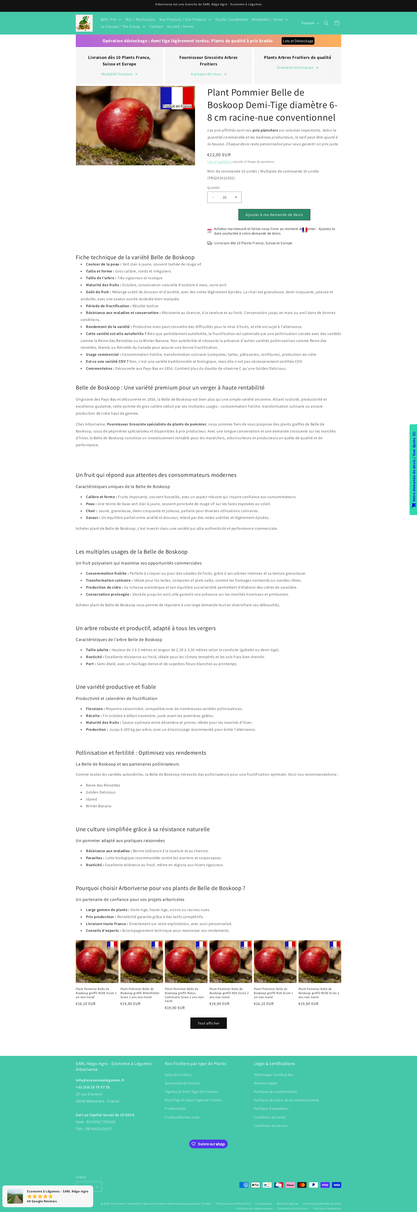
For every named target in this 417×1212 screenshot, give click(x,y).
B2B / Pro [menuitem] (109, 19)
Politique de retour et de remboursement (286, 1100)
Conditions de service (271, 1125)
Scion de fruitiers (178, 1074)
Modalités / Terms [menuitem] (267, 19)
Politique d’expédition (327, 1208)
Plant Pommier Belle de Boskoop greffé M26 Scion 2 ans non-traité (229, 993)
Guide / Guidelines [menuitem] (231, 19)
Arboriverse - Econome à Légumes (132, 1203)
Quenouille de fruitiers (182, 1083)
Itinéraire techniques (295, 67)
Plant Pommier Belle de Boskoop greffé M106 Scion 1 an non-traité (96, 993)
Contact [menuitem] (156, 26)
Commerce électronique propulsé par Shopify (182, 1203)
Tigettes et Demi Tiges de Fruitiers (191, 1091)
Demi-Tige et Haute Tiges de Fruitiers (193, 1100)
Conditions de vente (269, 1117)
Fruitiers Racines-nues (182, 1117)
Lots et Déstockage (298, 40)
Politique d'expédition (271, 1108)
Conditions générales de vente (322, 1203)
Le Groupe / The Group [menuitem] (120, 26)
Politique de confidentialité (275, 1091)
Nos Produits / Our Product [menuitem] (182, 19)
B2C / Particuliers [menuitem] (140, 19)
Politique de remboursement (255, 1208)
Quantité (213, 188)
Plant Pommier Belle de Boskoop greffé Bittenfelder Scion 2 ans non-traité (140, 993)
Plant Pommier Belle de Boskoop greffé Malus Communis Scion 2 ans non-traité (185, 995)
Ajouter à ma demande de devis (274, 214)
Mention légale (265, 1083)
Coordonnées (263, 1203)
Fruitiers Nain (175, 1108)
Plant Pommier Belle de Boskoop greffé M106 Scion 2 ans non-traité (319, 993)
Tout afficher (209, 1023)
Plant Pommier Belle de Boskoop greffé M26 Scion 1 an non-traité (273, 993)
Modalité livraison (117, 74)
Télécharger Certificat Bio (273, 1074)
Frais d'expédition (219, 161)
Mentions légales (287, 1203)
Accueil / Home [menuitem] (180, 26)
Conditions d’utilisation (293, 1208)
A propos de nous (206, 74)
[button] (326, 23)
